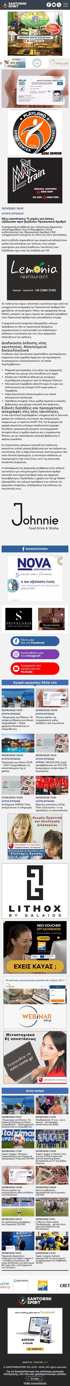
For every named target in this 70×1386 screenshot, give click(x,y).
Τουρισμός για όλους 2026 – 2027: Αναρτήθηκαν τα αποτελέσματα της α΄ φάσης (17, 767)
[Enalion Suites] (20, 63)
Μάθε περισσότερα (35, 1383)
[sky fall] (42, 63)
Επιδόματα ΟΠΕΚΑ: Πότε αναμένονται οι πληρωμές (17, 806)
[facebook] (49, 4)
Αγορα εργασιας (13, 213)
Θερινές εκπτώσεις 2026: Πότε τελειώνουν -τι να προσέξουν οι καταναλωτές (52, 807)
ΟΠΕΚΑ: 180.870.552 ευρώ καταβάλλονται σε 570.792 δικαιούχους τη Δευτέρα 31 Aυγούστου (51, 767)
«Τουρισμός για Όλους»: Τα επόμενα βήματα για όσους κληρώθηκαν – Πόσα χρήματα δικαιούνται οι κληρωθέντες (17, 723)
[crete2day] (37, 1285)
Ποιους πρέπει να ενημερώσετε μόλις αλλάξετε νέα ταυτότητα (50, 720)
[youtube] (54, 4)
